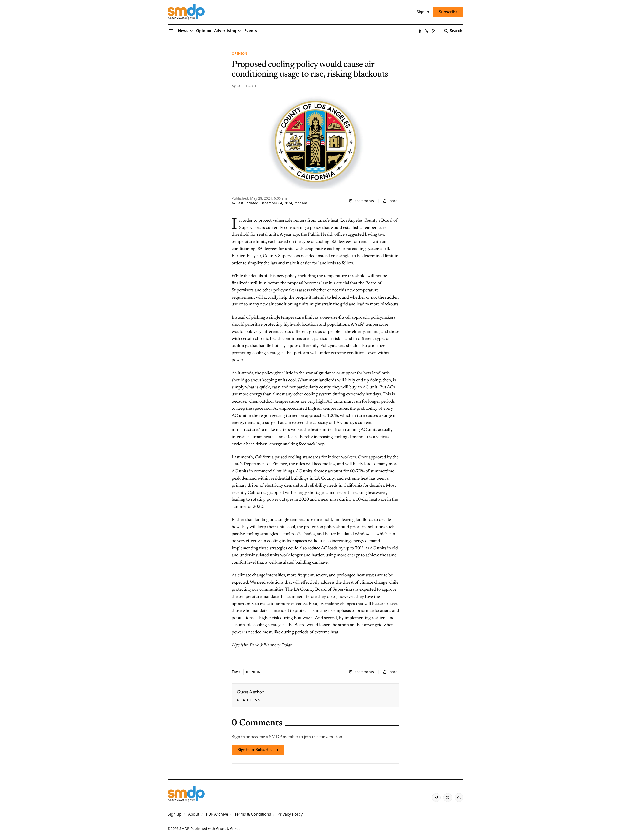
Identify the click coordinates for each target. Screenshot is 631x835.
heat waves (366, 575)
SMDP (184, 828)
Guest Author (250, 85)
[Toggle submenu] (191, 31)
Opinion (239, 53)
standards (311, 457)
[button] (225, 31)
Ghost (221, 828)
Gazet (235, 828)
